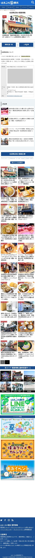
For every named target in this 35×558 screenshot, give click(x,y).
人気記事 (26, 44)
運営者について (5, 527)
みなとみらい (5, 158)
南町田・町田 (29, 158)
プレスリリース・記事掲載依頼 (22, 529)
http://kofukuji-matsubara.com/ (14, 96)
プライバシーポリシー (17, 527)
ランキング (10, 7)
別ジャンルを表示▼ (17, 162)
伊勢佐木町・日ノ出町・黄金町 (17, 158)
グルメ (17, 7)
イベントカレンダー (6, 529)
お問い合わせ (29, 527)
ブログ (3, 7)
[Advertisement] (17, 498)
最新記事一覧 (9, 44)
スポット (31, 7)
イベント (24, 7)
